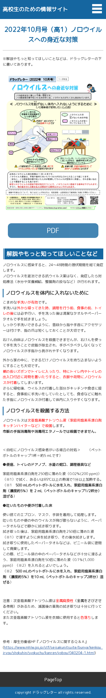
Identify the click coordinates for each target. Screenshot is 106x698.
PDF (53, 230)
